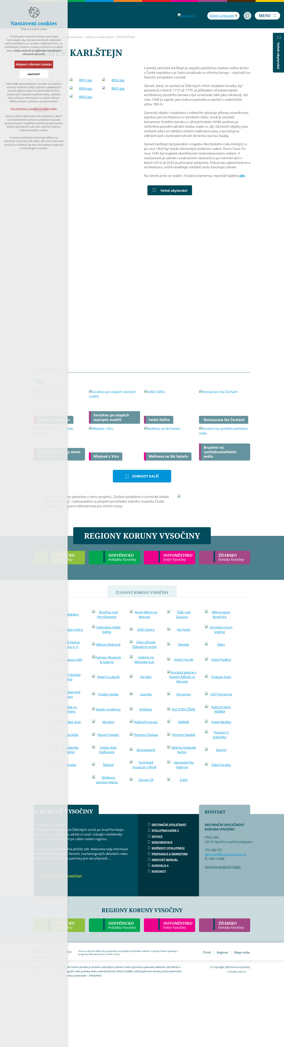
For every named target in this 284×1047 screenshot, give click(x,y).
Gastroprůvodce (73, 37)
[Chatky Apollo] (107, 694)
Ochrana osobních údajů (223, 867)
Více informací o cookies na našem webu (34, 108)
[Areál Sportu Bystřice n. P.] (69, 644)
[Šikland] (107, 764)
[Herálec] (144, 677)
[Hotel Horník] (182, 659)
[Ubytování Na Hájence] (182, 764)
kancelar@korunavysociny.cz (226, 854)
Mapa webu (242, 952)
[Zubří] (182, 780)
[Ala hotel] (182, 629)
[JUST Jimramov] (219, 694)
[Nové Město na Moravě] (144, 614)
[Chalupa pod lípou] (69, 694)
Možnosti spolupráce (168, 848)
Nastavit (34, 74)
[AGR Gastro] (144, 629)
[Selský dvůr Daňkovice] (107, 750)
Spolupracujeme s (165, 830)
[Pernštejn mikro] (69, 629)
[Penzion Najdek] (182, 734)
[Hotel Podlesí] (219, 659)
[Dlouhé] (182, 644)
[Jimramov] (182, 694)
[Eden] (219, 644)
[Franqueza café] (69, 659)
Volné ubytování (174, 190)
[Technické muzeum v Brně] (144, 764)
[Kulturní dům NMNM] (219, 709)
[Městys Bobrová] (107, 644)
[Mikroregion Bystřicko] (219, 614)
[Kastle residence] (107, 709)
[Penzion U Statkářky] (219, 734)
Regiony (222, 952)
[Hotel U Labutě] (107, 677)
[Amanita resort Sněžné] (219, 629)
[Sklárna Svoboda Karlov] (182, 750)
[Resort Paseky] (107, 734)
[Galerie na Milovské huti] (144, 659)
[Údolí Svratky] (219, 764)
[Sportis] (219, 750)
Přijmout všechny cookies (34, 64)
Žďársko (231, 925)
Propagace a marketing (170, 854)
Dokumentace (162, 842)
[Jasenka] (144, 694)
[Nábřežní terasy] (144, 722)
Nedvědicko (122, 925)
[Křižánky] (144, 709)
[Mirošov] (107, 722)
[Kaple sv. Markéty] (69, 709)
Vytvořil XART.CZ (236, 971)
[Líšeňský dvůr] (69, 722)
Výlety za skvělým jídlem (100, 37)
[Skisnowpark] (144, 750)
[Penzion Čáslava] (144, 734)
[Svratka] (69, 764)
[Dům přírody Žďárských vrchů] (144, 644)
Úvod (207, 952)
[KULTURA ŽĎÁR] (182, 709)
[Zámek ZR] (144, 780)
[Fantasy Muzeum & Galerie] (107, 659)
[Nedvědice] (69, 614)
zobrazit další (145, 476)
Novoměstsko (177, 925)
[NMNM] (182, 722)
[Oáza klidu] (69, 734)
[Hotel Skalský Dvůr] (69, 677)
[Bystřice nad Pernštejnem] (107, 614)
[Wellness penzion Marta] (107, 780)
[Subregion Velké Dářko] (107, 629)
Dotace (157, 836)
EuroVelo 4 (160, 865)
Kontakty (159, 871)
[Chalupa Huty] (219, 677)
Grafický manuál (165, 859)
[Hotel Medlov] (219, 722)
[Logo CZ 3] (187, 15)
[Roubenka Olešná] (69, 750)
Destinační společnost (169, 824)
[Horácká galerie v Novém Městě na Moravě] (182, 677)
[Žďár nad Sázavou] (182, 614)
